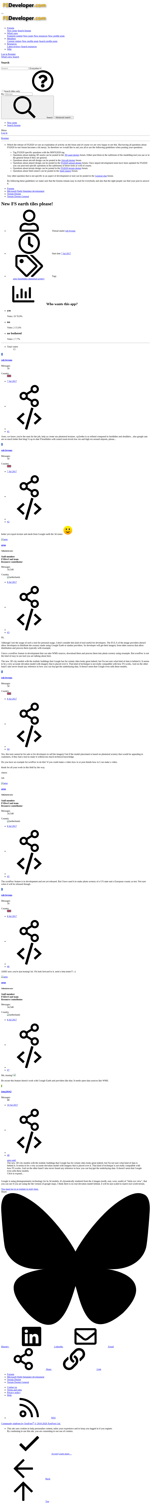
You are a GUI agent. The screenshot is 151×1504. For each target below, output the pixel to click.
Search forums (24, 30)
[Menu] (2, 13)
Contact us (12, 1387)
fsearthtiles (23, 279)
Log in (4, 133)
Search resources (29, 46)
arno (15, 279)
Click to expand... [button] (15, 1173)
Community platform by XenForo (31, 1423)
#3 (8, 632)
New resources (40, 36)
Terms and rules (14, 1390)
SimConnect (65, 171)
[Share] (29, 406)
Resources (12, 44)
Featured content (15, 36)
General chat (101, 176)
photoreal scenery (36, 279)
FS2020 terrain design (71, 168)
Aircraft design (68, 160)
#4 (8, 749)
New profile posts (56, 36)
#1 (8, 431)
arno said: (11, 1160)
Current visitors (14, 41)
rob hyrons (70, 231)
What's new (12, 33)
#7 (8, 1070)
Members (11, 38)
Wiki (9, 49)
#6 (8, 966)
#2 (8, 521)
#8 (8, 1155)
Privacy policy (13, 1392)
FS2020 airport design (71, 163)
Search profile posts (48, 41)
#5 (8, 876)
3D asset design (72, 155)
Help (9, 1395)
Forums (10, 28)
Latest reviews (13, 46)
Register (5, 138)
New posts (12, 30)
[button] (43, 91)
